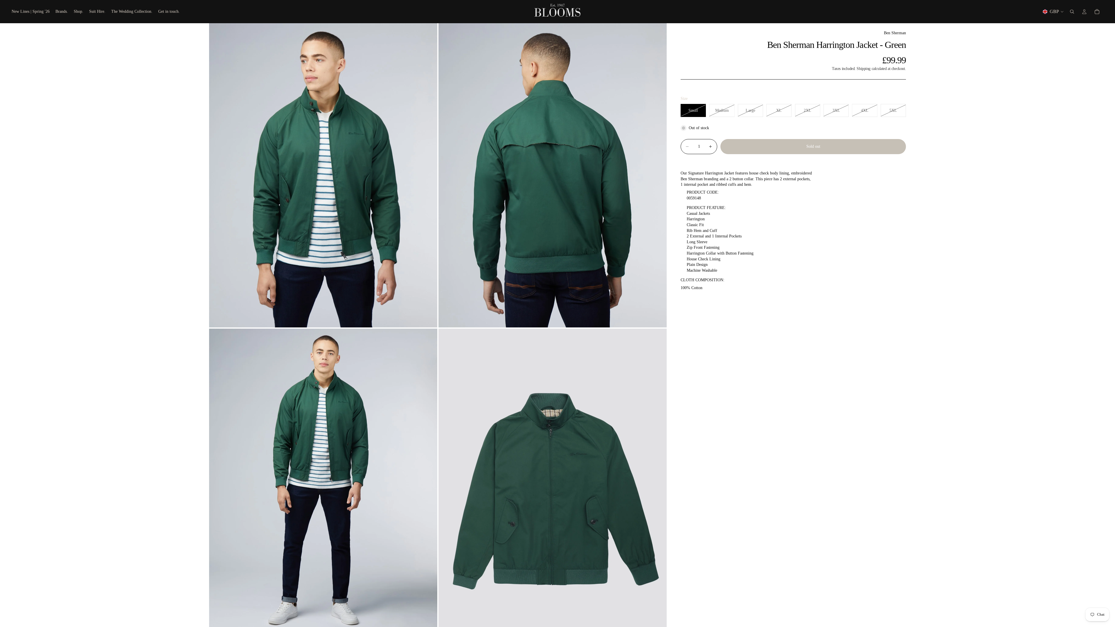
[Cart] (1097, 11)
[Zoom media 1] (323, 175)
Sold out (813, 146)
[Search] (1072, 11)
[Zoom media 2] (552, 175)
